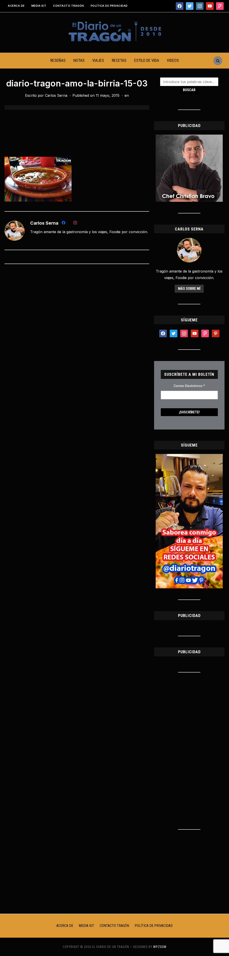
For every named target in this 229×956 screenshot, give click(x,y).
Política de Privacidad (109, 5)
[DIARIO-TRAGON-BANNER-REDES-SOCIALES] (189, 456)
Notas (79, 60)
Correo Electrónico (189, 386)
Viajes (98, 60)
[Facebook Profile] (63, 223)
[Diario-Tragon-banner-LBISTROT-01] (189, 137)
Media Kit (39, 5)
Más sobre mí (189, 288)
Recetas (119, 60)
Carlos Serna (56, 95)
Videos (173, 60)
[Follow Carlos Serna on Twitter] (69, 223)
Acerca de (16, 5)
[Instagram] (75, 223)
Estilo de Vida (146, 60)
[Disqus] (76, 327)
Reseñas (58, 60)
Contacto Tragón (68, 5)
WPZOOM (159, 947)
